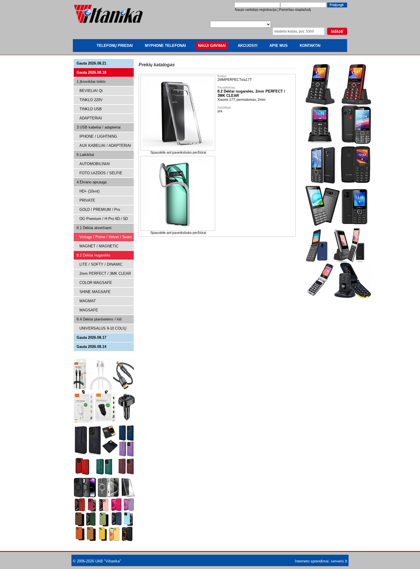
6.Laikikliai (85, 155)
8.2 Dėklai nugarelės (93, 255)
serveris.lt (339, 561)
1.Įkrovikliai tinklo (91, 81)
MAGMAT (87, 301)
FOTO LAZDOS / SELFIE (100, 173)
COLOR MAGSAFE (95, 283)
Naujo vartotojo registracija (256, 10)
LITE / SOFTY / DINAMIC (101, 264)
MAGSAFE (88, 310)
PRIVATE (87, 200)
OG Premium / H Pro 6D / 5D (103, 219)
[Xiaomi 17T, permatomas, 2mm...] (178, 149)
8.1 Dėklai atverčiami (94, 228)
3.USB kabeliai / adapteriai (99, 127)
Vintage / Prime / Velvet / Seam (105, 237)
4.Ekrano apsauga (92, 182)
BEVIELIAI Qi (91, 91)
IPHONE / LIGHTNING (98, 136)
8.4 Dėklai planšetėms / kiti (99, 319)
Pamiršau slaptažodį (295, 10)
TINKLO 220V (91, 100)
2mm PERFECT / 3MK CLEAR (105, 273)
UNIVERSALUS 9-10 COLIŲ (102, 328)
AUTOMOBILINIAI (94, 164)
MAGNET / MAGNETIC (99, 246)
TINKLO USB (90, 109)
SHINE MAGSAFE (95, 292)
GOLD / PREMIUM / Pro (99, 209)
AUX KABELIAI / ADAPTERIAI (105, 145)
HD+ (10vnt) (89, 191)
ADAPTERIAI (90, 118)
